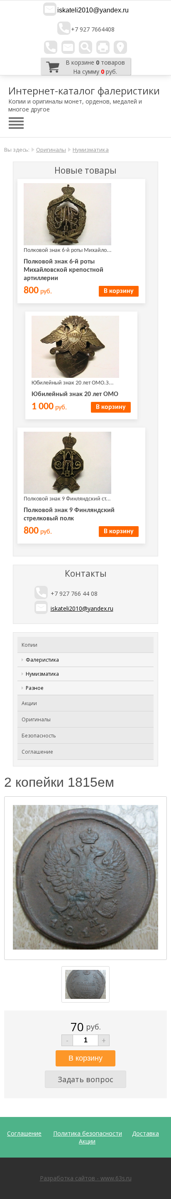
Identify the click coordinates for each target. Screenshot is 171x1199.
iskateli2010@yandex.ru (93, 10)
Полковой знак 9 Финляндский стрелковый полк (69, 514)
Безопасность (39, 735)
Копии (29, 644)
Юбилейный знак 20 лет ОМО (75, 394)
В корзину (119, 291)
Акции (29, 703)
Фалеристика (42, 659)
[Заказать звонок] (50, 47)
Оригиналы (51, 149)
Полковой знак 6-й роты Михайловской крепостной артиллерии (63, 270)
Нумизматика (91, 149)
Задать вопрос (85, 1079)
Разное (35, 687)
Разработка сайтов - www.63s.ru (86, 1178)
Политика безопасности (87, 1133)
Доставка (145, 1133)
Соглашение (37, 751)
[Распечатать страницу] (103, 47)
